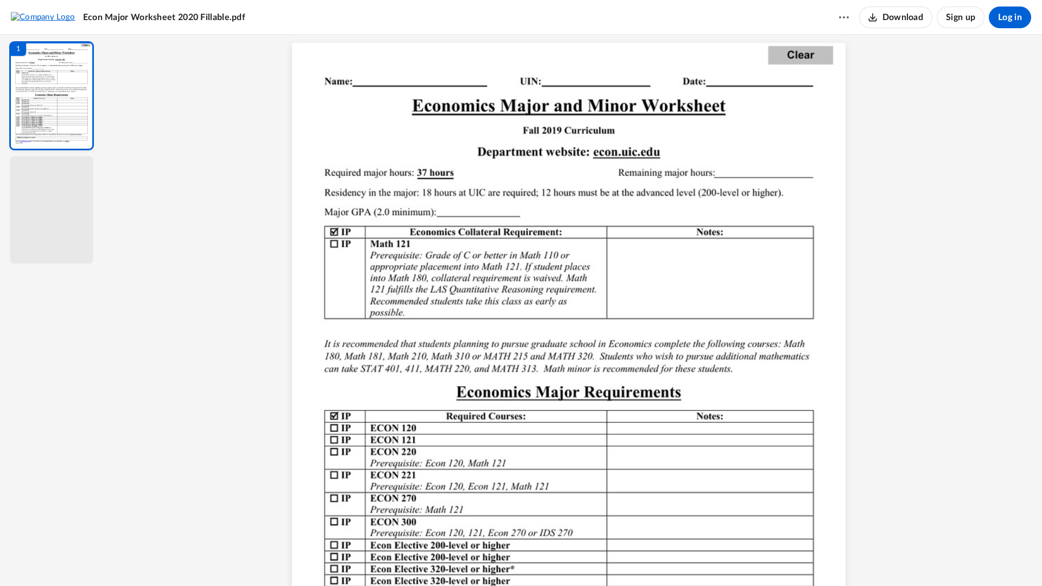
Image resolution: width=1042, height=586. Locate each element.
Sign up (960, 17)
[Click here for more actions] (844, 17)
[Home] (43, 16)
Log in (1010, 17)
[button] (51, 96)
